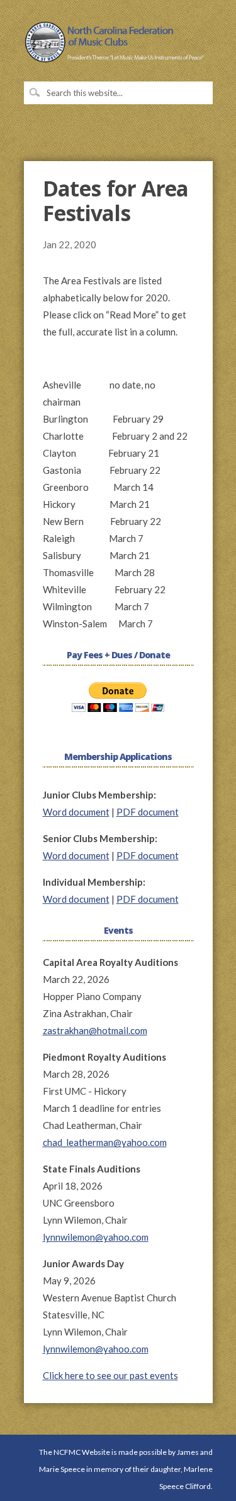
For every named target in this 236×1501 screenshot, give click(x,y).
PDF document (147, 811)
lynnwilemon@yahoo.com (96, 1237)
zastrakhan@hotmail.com (95, 1030)
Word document (76, 811)
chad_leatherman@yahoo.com (105, 1142)
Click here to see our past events (110, 1375)
